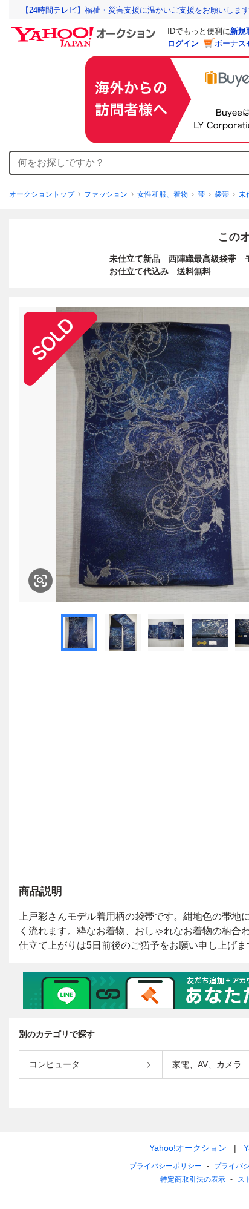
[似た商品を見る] (40, 580)
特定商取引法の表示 (192, 1179)
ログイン (183, 43)
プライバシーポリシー (165, 1166)
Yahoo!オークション (188, 1148)
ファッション (106, 194)
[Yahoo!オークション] (85, 29)
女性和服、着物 (162, 194)
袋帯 (222, 194)
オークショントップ (41, 194)
